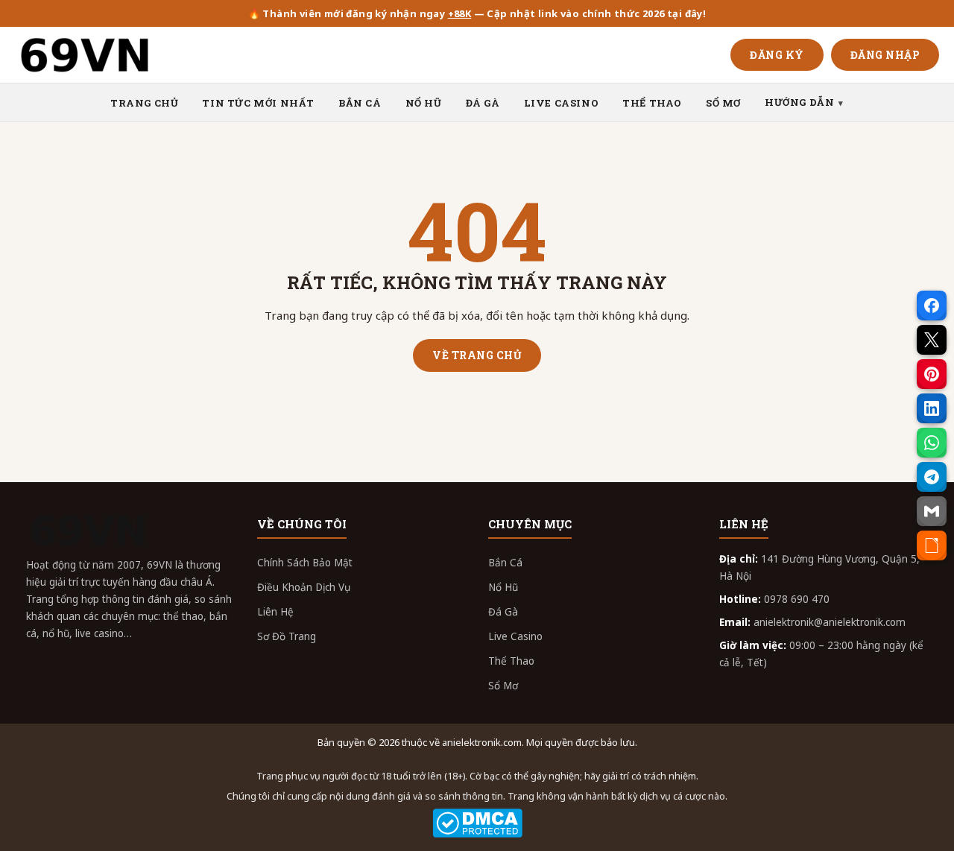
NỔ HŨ (423, 103)
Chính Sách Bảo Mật (305, 562)
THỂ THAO (652, 103)
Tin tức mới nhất (258, 103)
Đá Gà (503, 612)
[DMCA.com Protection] (477, 823)
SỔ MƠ (723, 103)
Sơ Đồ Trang (286, 636)
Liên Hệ (275, 612)
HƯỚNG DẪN (799, 102)
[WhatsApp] (932, 443)
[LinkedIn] (932, 408)
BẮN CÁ (360, 103)
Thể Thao (511, 661)
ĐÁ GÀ (483, 103)
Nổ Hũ (503, 587)
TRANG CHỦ (144, 103)
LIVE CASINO (561, 103)
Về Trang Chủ (477, 355)
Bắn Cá (505, 562)
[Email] (932, 511)
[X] (932, 340)
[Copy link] (932, 545)
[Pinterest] (932, 374)
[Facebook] (932, 305)
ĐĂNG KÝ (777, 55)
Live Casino (515, 636)
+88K (460, 13)
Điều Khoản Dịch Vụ (303, 587)
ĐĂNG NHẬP (885, 55)
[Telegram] (932, 477)
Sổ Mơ (503, 685)
